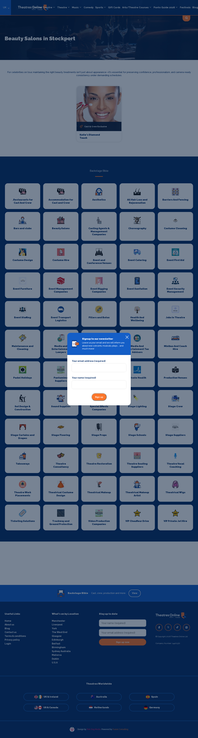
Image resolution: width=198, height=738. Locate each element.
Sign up (99, 397)
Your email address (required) (88, 361)
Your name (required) (84, 378)
